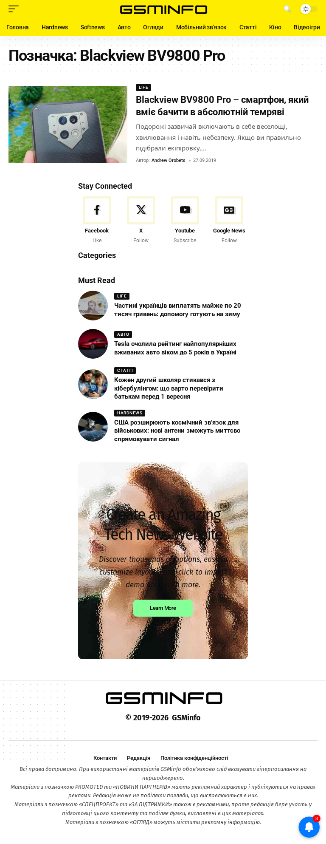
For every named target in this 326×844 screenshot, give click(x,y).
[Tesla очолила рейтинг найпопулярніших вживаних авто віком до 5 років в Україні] (93, 344)
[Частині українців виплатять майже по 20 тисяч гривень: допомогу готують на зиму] (93, 305)
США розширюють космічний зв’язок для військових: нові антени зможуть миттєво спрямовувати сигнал (177, 431)
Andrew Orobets (168, 160)
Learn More (163, 608)
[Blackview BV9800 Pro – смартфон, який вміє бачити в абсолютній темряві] (67, 124)
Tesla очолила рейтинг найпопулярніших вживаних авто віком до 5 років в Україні (175, 348)
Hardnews (129, 413)
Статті (125, 370)
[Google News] (229, 220)
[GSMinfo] (163, 9)
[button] (15, 9)
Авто (123, 334)
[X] (141, 220)
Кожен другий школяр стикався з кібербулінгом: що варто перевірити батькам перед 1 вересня (168, 388)
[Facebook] (97, 220)
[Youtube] (185, 220)
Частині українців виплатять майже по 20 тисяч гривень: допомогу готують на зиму (177, 310)
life (143, 87)
